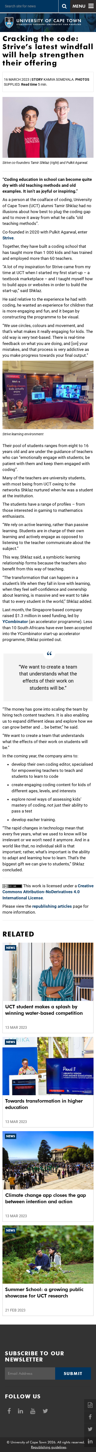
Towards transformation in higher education (44, 1104)
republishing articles (52, 906)
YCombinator (15, 621)
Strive (8, 237)
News (10, 948)
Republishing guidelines (48, 1447)
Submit (73, 1373)
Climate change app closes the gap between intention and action (45, 1198)
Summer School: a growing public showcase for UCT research (44, 1292)
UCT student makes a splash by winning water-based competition (44, 1010)
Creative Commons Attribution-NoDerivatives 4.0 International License (48, 891)
